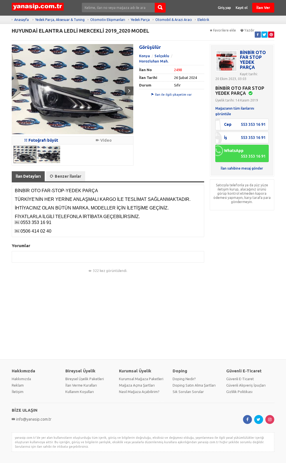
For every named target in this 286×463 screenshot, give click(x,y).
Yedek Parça (140, 19)
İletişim (17, 392)
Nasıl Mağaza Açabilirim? (139, 392)
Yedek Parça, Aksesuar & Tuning (60, 19)
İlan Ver (263, 7)
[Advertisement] (143, 316)
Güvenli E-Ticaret (240, 379)
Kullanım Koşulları (79, 392)
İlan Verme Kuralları (81, 385)
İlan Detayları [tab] (28, 176)
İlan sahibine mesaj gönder (242, 168)
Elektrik (203, 19)
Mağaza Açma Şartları (137, 385)
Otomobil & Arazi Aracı (173, 19)
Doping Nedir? (184, 379)
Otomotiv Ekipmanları (107, 19)
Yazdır (249, 30)
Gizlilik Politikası (239, 392)
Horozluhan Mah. (153, 61)
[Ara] (160, 8)
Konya (144, 56)
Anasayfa (21, 19)
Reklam (18, 385)
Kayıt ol (241, 7)
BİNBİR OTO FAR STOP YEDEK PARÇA (253, 60)
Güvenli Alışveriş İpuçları (246, 385)
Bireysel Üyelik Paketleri (84, 379)
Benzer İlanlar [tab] (68, 176)
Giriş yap (224, 7)
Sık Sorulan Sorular (188, 392)
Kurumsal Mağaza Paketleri (141, 379)
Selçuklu (161, 56)
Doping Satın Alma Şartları (194, 385)
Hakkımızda (21, 379)
